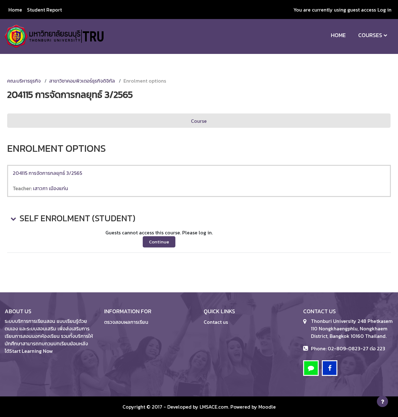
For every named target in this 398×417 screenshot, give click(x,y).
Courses (370, 35)
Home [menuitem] (15, 9)
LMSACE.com (214, 406)
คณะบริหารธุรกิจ (24, 80)
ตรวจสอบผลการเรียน (126, 322)
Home (338, 35)
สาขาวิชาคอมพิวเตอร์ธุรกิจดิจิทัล (82, 80)
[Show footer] (382, 401)
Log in (384, 9)
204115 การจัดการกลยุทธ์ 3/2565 (47, 173)
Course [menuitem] (199, 121)
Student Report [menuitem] (44, 9)
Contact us (216, 322)
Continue (159, 241)
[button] (12, 218)
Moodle (267, 406)
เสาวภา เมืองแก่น (50, 188)
